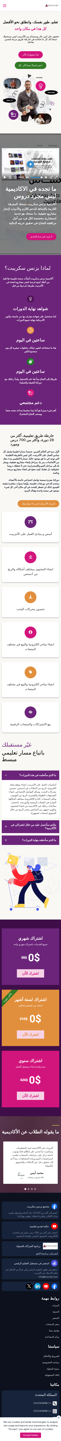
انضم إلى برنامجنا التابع (47, 1254)
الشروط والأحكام (51, 1356)
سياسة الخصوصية (50, 1362)
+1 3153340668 (42, 1403)
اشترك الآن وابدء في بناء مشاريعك (38, 503)
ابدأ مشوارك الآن (31, 54)
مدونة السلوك (52, 1368)
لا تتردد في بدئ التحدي (41, 236)
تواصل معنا (54, 1330)
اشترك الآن (30, 973)
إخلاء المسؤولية (52, 1375)
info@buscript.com (48, 1277)
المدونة (56, 1311)
